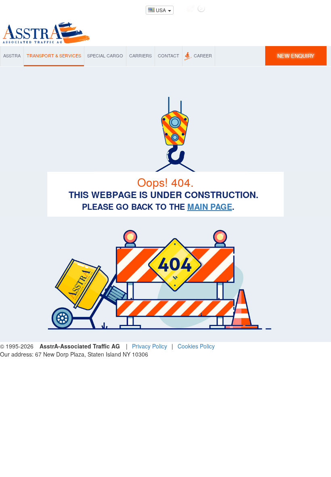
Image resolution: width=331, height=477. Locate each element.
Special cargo (105, 55)
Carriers (140, 55)
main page (209, 206)
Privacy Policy (149, 346)
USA (161, 9)
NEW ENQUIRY (295, 55)
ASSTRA (12, 55)
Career (203, 55)
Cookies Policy (196, 346)
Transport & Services (54, 55)
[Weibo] (190, 8)
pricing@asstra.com (119, 9)
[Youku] (201, 8)
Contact (168, 55)
